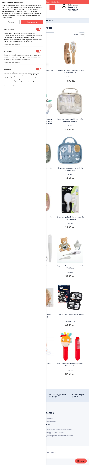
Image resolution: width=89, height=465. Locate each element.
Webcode (53, 452)
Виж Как (57, 2)
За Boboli (49, 418)
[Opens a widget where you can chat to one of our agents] (81, 461)
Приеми (11, 22)
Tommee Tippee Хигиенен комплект (70, 315)
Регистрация (73, 9)
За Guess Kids (51, 421)
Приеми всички (32, 22)
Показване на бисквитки (12, 44)
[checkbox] (38, 29)
